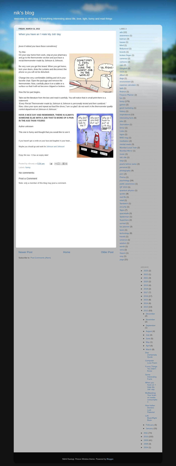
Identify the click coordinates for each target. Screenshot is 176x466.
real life (123, 197)
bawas (122, 42)
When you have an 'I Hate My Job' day (40, 34)
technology (124, 233)
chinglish (123, 68)
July (148, 335)
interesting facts (126, 118)
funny (28, 167)
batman (123, 39)
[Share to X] (61, 163)
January (149, 428)
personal (123, 167)
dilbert (122, 75)
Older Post (107, 252)
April (148, 346)
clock (122, 72)
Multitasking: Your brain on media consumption (151, 397)
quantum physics (127, 190)
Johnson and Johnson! (55, 147)
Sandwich (124, 204)
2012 (146, 311)
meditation (124, 141)
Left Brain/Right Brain (151, 418)
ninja (122, 161)
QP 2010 (123, 187)
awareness (124, 36)
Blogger (110, 459)
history (122, 111)
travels (122, 237)
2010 (146, 437)
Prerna (123, 177)
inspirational (125, 115)
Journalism (124, 124)
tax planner (124, 227)
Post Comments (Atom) (41, 258)
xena (122, 250)
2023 (146, 274)
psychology (124, 181)
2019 (146, 285)
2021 (146, 278)
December (150, 314)
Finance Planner (127, 95)
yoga (122, 260)
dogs (122, 78)
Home (66, 252)
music (122, 154)
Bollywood (124, 49)
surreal (123, 223)
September (151, 325)
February (150, 425)
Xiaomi (123, 253)
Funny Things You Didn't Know (151, 369)
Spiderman (124, 217)
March (149, 349)
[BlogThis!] (58, 163)
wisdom (123, 243)
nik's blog (24, 13)
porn (122, 174)
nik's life (123, 157)
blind (122, 45)
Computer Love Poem (151, 362)
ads (121, 32)
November (150, 320)
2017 (146, 292)
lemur (122, 128)
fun (121, 98)
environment (125, 82)
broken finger (125, 55)
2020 (146, 282)
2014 (146, 303)
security (123, 207)
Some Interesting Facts (150, 377)
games (123, 105)
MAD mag (124, 138)
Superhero (124, 220)
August (149, 331)
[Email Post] (51, 164)
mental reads (125, 144)
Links (122, 131)
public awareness (127, 184)
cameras (123, 59)
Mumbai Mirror (126, 151)
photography (125, 171)
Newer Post (25, 252)
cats (121, 65)
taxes (122, 230)
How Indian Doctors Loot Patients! (150, 408)
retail (122, 200)
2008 (146, 444)
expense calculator (128, 85)
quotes (123, 194)
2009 (146, 440)
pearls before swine (128, 164)
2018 (146, 289)
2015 (146, 300)
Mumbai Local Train (128, 148)
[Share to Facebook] (63, 163)
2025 (146, 271)
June (148, 339)
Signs (122, 210)
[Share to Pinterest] (66, 163)
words (122, 246)
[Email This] (55, 163)
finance (123, 92)
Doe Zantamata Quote (151, 355)
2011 (146, 433)
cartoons (123, 62)
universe (123, 240)
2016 (146, 296)
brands (123, 52)
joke (121, 121)
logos (122, 134)
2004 (146, 447)
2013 (146, 307)
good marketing (126, 108)
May (148, 342)
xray (121, 256)
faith (121, 88)
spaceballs (124, 213)
